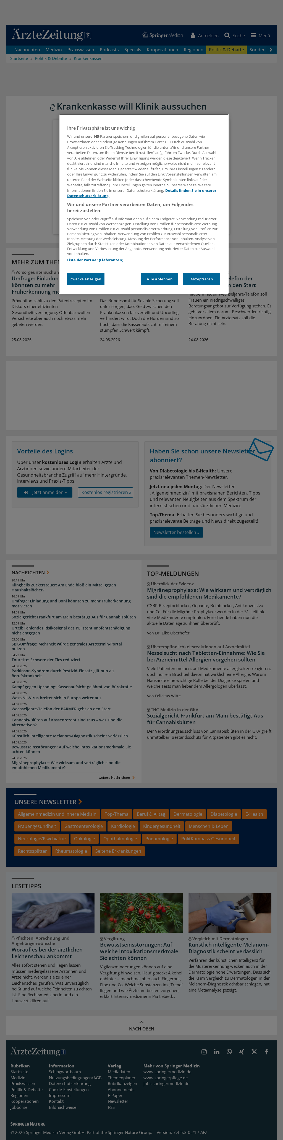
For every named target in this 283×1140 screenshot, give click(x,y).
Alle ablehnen (159, 279)
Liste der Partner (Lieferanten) (95, 259)
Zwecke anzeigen (85, 279)
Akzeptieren (201, 279)
